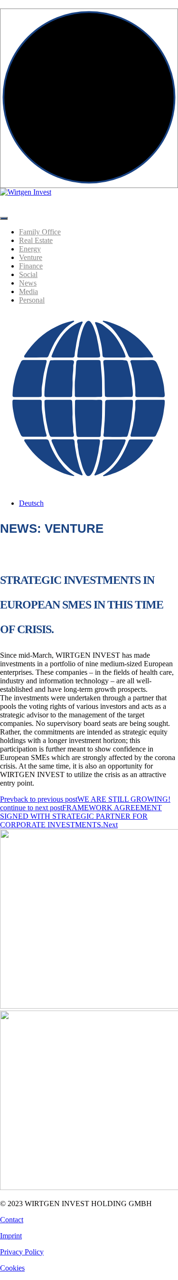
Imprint (11, 1236)
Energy (30, 249)
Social (28, 274)
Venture (30, 257)
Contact (11, 1220)
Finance (31, 266)
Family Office (40, 232)
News (28, 283)
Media (28, 291)
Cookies (12, 1268)
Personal (32, 300)
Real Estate (36, 240)
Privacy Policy (22, 1252)
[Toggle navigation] (4, 218)
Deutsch (31, 503)
